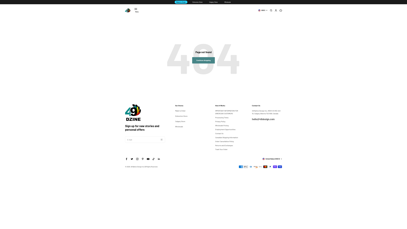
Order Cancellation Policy (224, 141)
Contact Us (219, 133)
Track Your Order (221, 149)
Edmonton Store (197, 2)
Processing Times (222, 118)
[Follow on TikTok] (153, 159)
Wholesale (227, 2)
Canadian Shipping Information (226, 137)
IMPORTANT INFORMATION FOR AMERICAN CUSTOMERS (226, 112)
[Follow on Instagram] (137, 159)
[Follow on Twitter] (131, 159)
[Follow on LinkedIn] (159, 159)
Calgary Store (213, 2)
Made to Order (181, 2)
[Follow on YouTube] (148, 159)
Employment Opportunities (225, 129)
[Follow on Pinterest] (142, 159)
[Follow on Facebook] (126, 159)
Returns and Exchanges (224, 145)
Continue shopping (203, 60)
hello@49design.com (263, 119)
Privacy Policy (220, 121)
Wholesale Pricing (222, 125)
